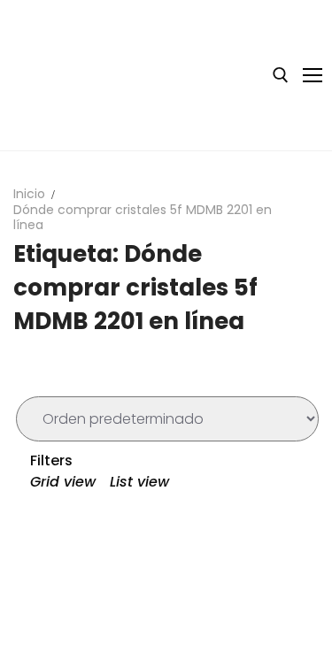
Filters (50, 460)
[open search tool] (281, 75)
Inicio (29, 194)
